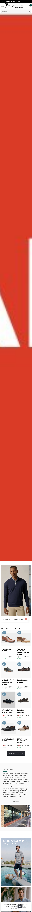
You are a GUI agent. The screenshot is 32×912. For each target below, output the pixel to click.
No (24, 906)
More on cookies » (16, 908)
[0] (30, 6)
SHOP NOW (16, 801)
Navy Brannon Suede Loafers (7, 711)
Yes (19, 906)
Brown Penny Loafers (22, 681)
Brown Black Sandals (22, 711)
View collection (14, 753)
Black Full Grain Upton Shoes (7, 682)
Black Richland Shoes (8, 740)
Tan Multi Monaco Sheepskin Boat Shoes (23, 652)
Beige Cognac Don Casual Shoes (22, 741)
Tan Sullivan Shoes (7, 650)
